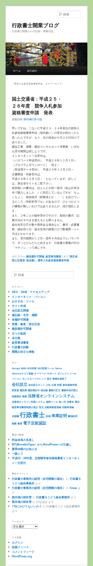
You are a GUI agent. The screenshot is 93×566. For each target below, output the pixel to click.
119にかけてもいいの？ (27, 506)
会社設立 (19, 384)
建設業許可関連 (35, 256)
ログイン (17, 542)
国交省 (73, 256)
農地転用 (72, 416)
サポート (51, 373)
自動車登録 (68, 407)
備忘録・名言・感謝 (24, 315)
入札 (48, 384)
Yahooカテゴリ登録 (22, 373)
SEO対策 (32, 368)
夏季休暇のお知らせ (24, 449)
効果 (59, 384)
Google (16, 368)
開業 (14, 423)
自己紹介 (32, 70)
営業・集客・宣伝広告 (26, 324)
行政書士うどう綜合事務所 (53, 497)
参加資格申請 (70, 384)
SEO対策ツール (45, 368)
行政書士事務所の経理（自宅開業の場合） (38, 479)
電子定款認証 (34, 422)
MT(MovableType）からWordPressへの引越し (42, 444)
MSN (23, 368)
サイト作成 (19, 306)
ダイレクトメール (66, 373)
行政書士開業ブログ (35, 25)
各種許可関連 (20, 319)
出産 (53, 384)
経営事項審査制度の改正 (25, 407)
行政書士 (32, 414)
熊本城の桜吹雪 (22, 497)
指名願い (31, 260)
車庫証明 (59, 415)
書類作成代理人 (69, 390)
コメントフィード (23, 551)
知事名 (70, 401)
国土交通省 (18, 260)
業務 (24, 396)
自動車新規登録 (53, 407)
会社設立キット (36, 384)
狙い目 (62, 401)
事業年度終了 (60, 378)
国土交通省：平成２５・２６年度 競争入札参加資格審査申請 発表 (37, 105)
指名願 (44, 390)
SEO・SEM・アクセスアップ (31, 292)
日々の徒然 (19, 333)
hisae (73, 488)
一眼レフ (17, 453)
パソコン (16, 378)
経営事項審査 (53, 256)
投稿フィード (20, 547)
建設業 (23, 390)
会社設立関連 (20, 310)
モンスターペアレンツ (34, 378)
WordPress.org (22, 556)
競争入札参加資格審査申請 (53, 260)
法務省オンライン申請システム (28, 401)
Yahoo (58, 368)
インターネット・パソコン (29, 297)
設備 (48, 416)
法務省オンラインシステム (51, 395)
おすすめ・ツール (23, 301)
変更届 (15, 390)
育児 (41, 407)
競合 (77, 401)
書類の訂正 (55, 390)
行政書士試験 (20, 347)
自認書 (15, 416)
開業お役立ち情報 (23, 351)
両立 (49, 378)
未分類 (16, 338)
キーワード (40, 373)
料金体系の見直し (23, 440)
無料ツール (52, 401)
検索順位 (16, 396)
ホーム (17, 70)
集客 (20, 423)
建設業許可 (34, 390)
